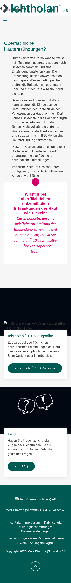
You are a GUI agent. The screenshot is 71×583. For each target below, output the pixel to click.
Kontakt (15, 522)
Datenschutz (53, 522)
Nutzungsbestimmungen (35, 527)
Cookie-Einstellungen (35, 531)
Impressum (32, 522)
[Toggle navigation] (5, 18)
